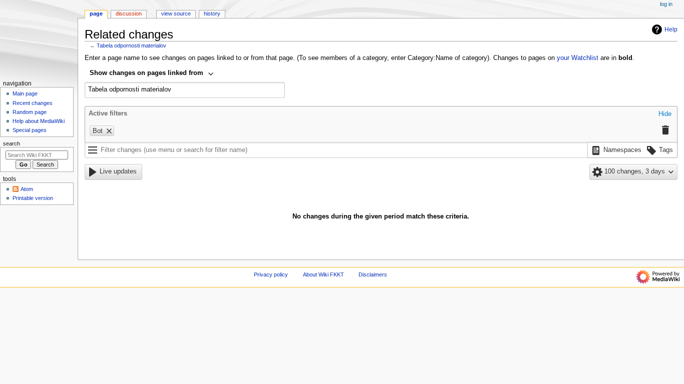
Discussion (129, 13)
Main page (25, 93)
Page (96, 13)
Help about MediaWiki (39, 121)
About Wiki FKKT (323, 275)
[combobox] (152, 74)
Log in (666, 4)
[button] (664, 114)
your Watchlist (577, 58)
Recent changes (33, 103)
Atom (27, 189)
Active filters (108, 113)
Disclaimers (373, 275)
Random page (30, 112)
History (212, 13)
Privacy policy (271, 275)
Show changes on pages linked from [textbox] (146, 73)
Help (670, 29)
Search (11, 143)
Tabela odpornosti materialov (131, 45)
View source (176, 13)
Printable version (33, 198)
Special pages (30, 130)
